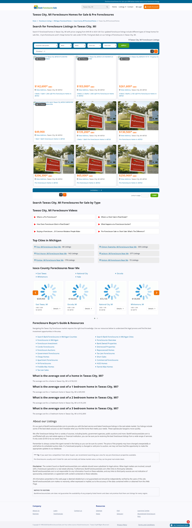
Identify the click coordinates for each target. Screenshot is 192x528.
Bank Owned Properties (107, 343)
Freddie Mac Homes (45, 367)
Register (36, 514)
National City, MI (106, 304)
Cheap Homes (43, 357)
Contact (130, 7)
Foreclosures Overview (106, 340)
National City (82, 273)
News (98, 514)
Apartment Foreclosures (47, 360)
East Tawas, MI (42, 304)
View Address (41, 90)
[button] (94, 318)
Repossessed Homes (105, 350)
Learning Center (143, 511)
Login (139, 7)
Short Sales (101, 357)
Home (114, 7)
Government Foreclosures (48, 353)
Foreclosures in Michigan (47, 340)
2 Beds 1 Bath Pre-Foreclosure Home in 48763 (94, 139)
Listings (122, 7)
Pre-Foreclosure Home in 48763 (130, 139)
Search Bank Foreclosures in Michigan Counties (57, 337)
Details (56, 309)
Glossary (120, 514)
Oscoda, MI (72, 304)
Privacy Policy (122, 525)
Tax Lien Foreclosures (106, 353)
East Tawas (41, 273)
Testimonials (58, 514)
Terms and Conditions (146, 525)
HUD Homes (102, 363)
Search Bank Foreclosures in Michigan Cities (115, 337)
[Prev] (152, 51)
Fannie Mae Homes (105, 367)
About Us (36, 511)
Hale (79, 277)
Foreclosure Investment (47, 343)
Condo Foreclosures (45, 347)
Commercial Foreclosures (107, 360)
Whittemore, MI (137, 304)
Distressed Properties (106, 347)
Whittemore (42, 277)
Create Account (152, 7)
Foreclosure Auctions (46, 350)
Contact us (78, 511)
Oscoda (120, 273)
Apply (123, 45)
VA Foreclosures (44, 363)
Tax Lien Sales (43, 370)
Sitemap (99, 511)
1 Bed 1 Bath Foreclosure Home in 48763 (50, 139)
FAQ (118, 511)
